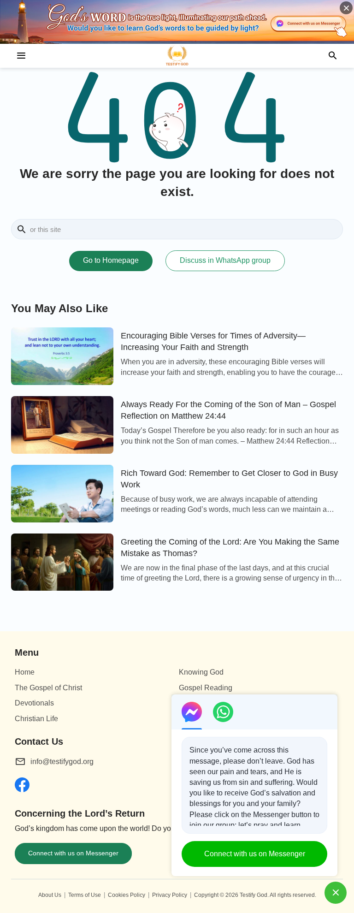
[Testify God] (177, 56)
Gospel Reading (205, 688)
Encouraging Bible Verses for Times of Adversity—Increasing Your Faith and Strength (213, 341)
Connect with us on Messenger (73, 853)
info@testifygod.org (62, 761)
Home (25, 672)
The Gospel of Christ (48, 688)
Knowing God (201, 672)
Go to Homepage (111, 260)
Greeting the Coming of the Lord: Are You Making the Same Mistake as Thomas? (230, 547)
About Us (49, 895)
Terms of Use (84, 895)
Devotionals (34, 703)
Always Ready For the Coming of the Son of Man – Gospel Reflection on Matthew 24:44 (228, 410)
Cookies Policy (126, 895)
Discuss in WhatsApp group (225, 260)
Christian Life (36, 719)
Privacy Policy (169, 895)
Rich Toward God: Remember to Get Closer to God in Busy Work (229, 478)
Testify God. (254, 895)
